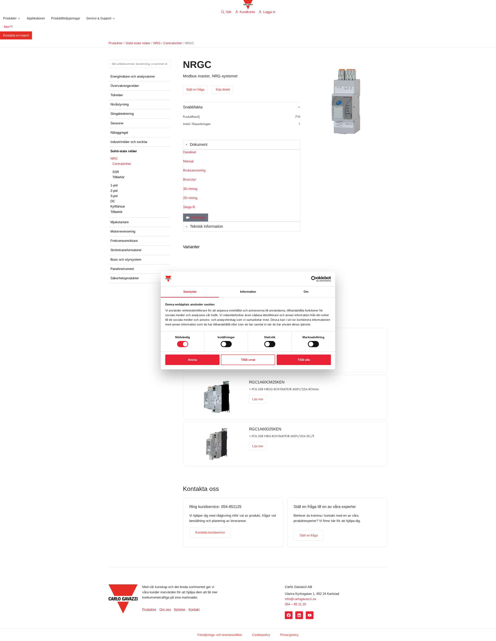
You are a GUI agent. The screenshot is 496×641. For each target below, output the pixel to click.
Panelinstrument (122, 269)
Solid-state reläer (138, 43)
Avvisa (192, 359)
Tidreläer (116, 95)
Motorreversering (122, 231)
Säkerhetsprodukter (124, 278)
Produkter (115, 43)
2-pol (114, 191)
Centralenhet (172, 43)
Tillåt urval (248, 359)
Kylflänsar (117, 206)
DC (112, 201)
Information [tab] (248, 291)
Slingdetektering (122, 114)
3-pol (114, 196)
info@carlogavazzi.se (300, 599)
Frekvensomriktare (124, 241)
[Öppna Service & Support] (113, 18)
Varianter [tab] (191, 247)
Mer (6, 27)
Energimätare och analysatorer (132, 76)
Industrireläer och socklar (128, 142)
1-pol (114, 185)
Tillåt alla (304, 359)
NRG (156, 43)
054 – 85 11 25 (295, 604)
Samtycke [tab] (190, 291)
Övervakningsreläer (124, 86)
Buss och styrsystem (125, 259)
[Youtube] (309, 615)
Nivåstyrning (119, 104)
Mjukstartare (119, 222)
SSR (115, 172)
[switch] (226, 344)
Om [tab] (306, 291)
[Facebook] (289, 615)
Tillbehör (118, 177)
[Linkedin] (299, 615)
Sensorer (117, 123)
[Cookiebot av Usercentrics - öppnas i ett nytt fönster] (314, 279)
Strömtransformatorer (126, 250)
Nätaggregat (119, 132)
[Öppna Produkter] (19, 18)
